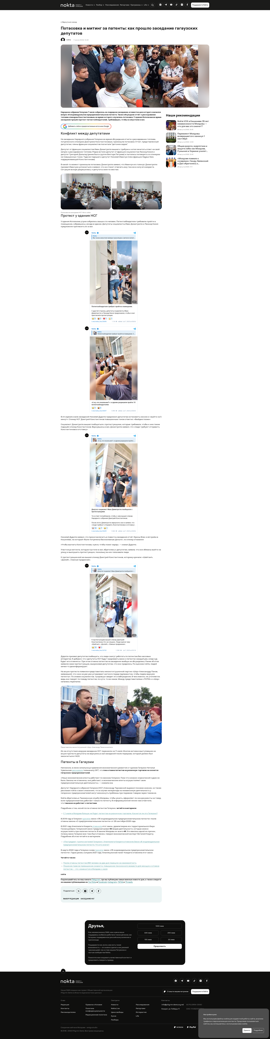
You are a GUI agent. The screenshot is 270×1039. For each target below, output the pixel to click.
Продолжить (160, 946)
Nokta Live (115, 1008)
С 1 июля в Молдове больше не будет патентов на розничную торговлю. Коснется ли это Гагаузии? (110, 814)
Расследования (112, 5)
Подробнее (258, 1030)
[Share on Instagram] (85, 891)
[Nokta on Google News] (160, 4)
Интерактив (141, 1012)
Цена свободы (117, 1012)
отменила (97, 826)
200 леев (171, 933)
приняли (86, 819)
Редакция (65, 1005)
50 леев (171, 940)
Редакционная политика (96, 1015)
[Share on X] (78, 891)
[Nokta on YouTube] (171, 4)
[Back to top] (63, 971)
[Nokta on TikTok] (176, 4)
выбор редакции (71, 899)
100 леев (148, 940)
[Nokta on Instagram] (181, 4)
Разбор (99, 5)
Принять (247, 1030)
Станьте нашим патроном (177, 991)
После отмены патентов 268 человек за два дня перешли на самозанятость (99, 863)
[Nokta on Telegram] (165, 4)
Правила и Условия (94, 1005)
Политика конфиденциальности (95, 1010)
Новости (89, 5)
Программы (135, 5)
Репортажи (124, 5)
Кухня (113, 1016)
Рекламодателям (68, 1012)
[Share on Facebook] (98, 891)
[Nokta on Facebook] (187, 4)
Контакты (65, 1008)
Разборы (115, 1020)
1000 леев (160, 926)
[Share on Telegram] (91, 891)
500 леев (148, 933)
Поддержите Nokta (200, 5)
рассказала (77, 770)
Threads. (129, 882)
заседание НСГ (87, 899)
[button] (152, 5)
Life (145, 5)
